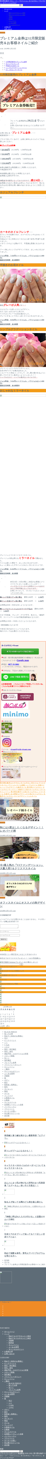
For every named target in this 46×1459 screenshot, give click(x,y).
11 (5, 1016)
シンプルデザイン (9, 787)
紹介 (6, 1082)
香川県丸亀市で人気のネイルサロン (24, 792)
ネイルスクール (10, 1102)
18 (5, 1019)
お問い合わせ (8, 29)
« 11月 (2, 1026)
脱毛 (6, 1087)
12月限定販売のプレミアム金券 (16, 62)
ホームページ (8, 9)
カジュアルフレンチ (12, 64)
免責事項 (21, 1453)
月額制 (10, 17)
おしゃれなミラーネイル (14, 70)
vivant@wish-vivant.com (20, 749)
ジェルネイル (31, 796)
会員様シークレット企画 (13, 1104)
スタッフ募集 (9, 1056)
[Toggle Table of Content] (1, 58)
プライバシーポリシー (12, 1065)
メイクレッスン (10, 1107)
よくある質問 (12, 23)
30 (1, 1023)
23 (1, 1021)
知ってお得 (8, 1034)
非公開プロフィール (12, 1113)
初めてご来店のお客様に (13, 1036)
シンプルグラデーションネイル (16, 68)
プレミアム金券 (10, 1062)
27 (10, 1021)
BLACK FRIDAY (10, 1032)
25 (5, 1021)
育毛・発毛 (8, 1051)
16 (1, 1019)
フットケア (8, 1096)
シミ (6, 1043)
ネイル (2, 33)
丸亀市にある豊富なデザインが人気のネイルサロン (23, 794)
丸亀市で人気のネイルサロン (28, 789)
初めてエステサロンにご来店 (17, 13)
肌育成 (10, 19)
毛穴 (6, 1038)
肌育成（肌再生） (11, 1085)
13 (10, 1016)
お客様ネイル (9, 1098)
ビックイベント (10, 1040)
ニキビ (6, 1047)
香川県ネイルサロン (34, 787)
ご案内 (6, 1069)
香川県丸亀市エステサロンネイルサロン (15, 783)
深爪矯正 (7, 1060)
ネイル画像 (20, 785)
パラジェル (11, 785)
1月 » (8, 1026)
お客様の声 (7, 27)
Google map (23, 660)
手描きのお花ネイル (12, 66)
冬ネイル (34, 783)
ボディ (6, 1080)
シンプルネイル (31, 785)
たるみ (6, 1045)
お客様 (6, 1100)
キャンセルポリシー (14, 25)
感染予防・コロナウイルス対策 (16, 1054)
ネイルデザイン (20, 796)
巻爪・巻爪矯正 (10, 1049)
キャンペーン (12, 21)
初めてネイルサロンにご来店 (17, 15)
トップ (6, 11)
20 (10, 1019)
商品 (6, 1091)
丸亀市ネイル (21, 787)
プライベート (9, 1109)
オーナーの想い (10, 1111)
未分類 (6, 1116)
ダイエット (8, 1089)
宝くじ (6, 1058)
